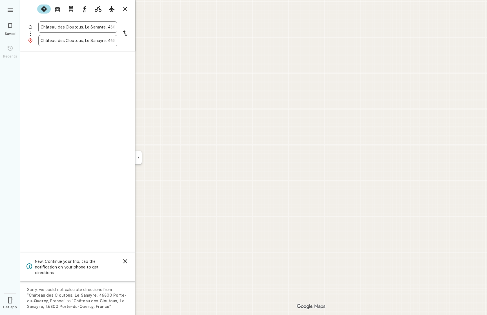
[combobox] (78, 27)
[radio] (44, 9)
